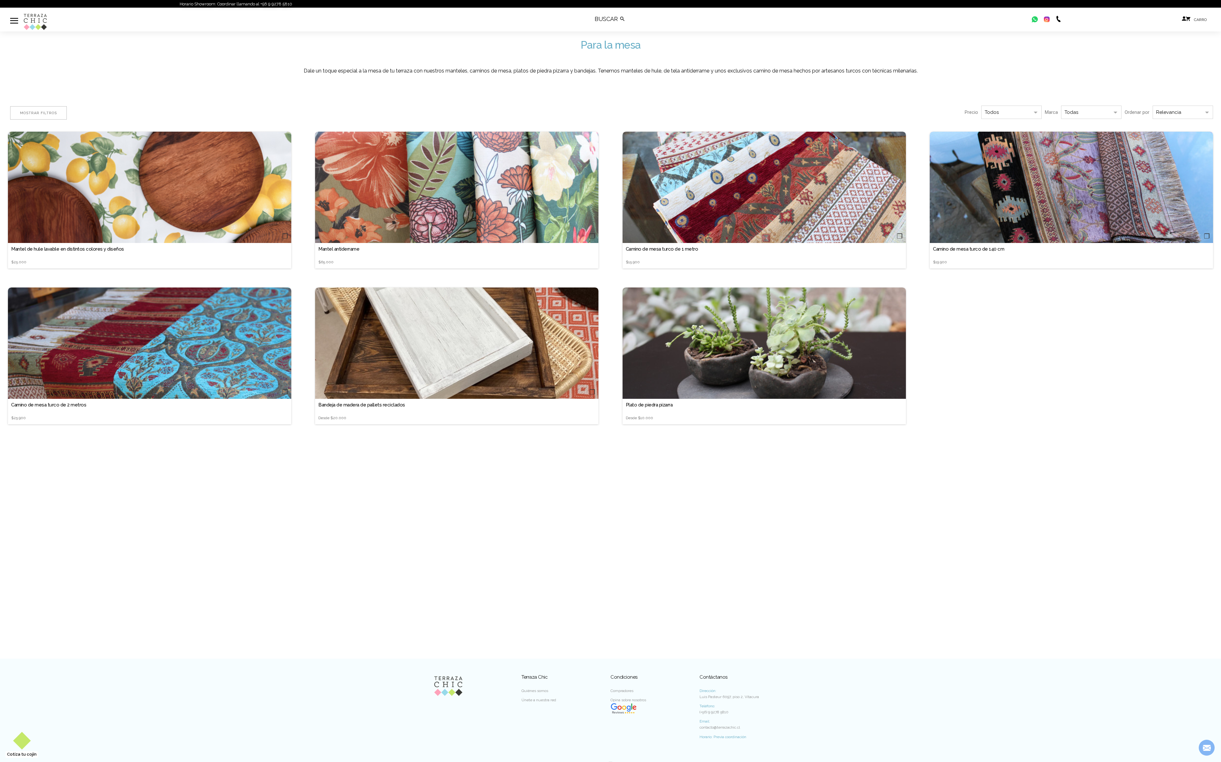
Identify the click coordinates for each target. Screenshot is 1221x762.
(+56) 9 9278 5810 (714, 712)
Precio (971, 112)
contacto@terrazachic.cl (720, 727)
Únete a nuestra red (538, 700)
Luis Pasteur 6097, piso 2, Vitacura (729, 697)
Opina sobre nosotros (628, 700)
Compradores (621, 691)
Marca (1051, 112)
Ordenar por (1137, 112)
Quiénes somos (534, 691)
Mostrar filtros (38, 113)
